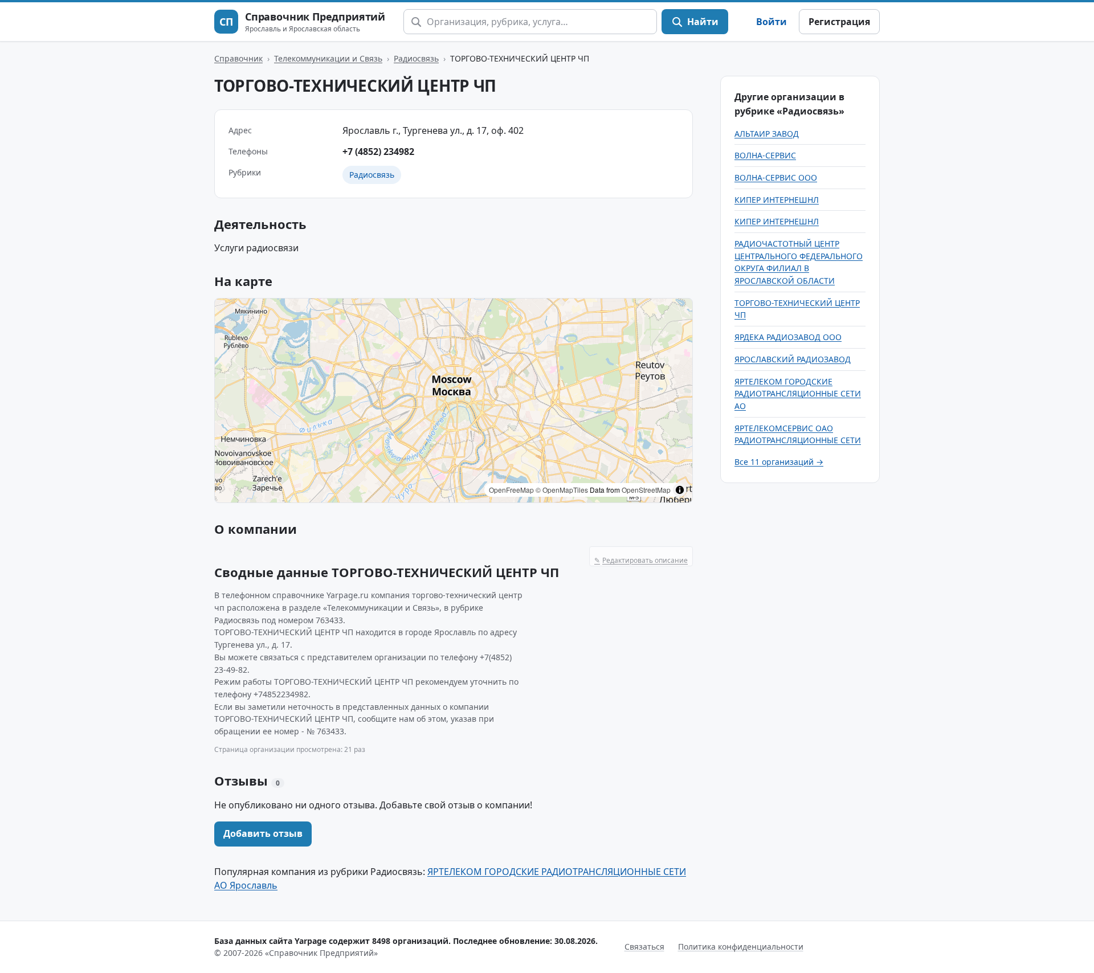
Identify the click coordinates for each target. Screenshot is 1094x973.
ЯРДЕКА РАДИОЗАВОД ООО (788, 337)
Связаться (644, 946)
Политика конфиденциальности (740, 946)
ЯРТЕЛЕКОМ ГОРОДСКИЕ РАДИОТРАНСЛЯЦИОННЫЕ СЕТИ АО (797, 393)
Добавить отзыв (263, 833)
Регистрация (839, 21)
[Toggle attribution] (680, 490)
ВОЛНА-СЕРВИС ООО (775, 177)
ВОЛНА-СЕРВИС (765, 155)
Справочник (238, 58)
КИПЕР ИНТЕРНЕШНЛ (776, 199)
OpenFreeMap (511, 489)
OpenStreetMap (646, 489)
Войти (771, 21)
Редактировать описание (641, 560)
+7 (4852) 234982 (378, 151)
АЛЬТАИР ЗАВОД (766, 133)
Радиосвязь (416, 58)
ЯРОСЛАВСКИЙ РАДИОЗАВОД (792, 359)
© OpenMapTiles (562, 489)
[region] (453, 400)
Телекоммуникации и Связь (328, 58)
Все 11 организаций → (778, 461)
